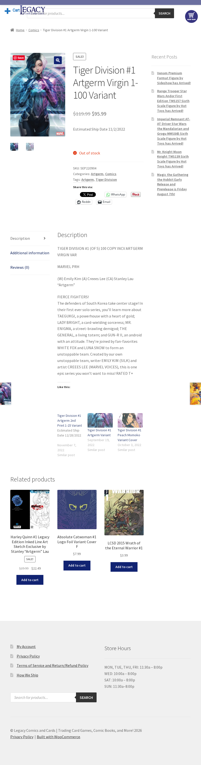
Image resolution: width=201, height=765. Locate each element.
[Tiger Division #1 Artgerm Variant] (100, 420)
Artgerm (97, 174)
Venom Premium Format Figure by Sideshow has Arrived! (174, 78)
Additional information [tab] (29, 252)
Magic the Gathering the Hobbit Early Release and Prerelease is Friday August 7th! (172, 184)
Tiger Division (106, 179)
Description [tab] (20, 238)
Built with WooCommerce (58, 736)
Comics (33, 30)
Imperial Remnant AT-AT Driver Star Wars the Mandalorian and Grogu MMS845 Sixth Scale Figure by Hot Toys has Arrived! (173, 131)
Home (20, 30)
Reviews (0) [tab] (19, 267)
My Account (26, 646)
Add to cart (29, 580)
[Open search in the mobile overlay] (100, 13)
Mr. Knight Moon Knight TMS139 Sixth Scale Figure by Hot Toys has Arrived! (173, 159)
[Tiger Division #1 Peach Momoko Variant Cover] (130, 420)
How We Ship (27, 675)
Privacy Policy (28, 656)
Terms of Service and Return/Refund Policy (52, 665)
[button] (58, 60)
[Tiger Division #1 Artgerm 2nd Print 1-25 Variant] (72, 435)
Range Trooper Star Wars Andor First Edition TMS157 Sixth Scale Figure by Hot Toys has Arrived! (173, 101)
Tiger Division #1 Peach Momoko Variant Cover (129, 435)
